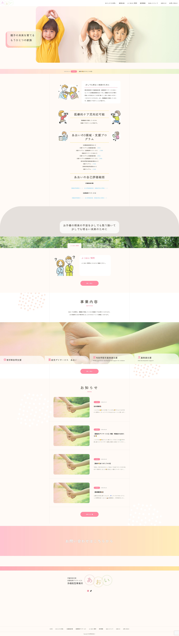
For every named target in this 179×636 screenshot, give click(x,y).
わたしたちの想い (110, 3)
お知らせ (163, 3)
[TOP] (89, 568)
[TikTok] (91, 591)
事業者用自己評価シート (101, 188)
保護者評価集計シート (77, 188)
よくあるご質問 (132, 3)
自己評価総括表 (89, 198)
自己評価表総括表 (89, 188)
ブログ (73, 71)
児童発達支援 (70, 629)
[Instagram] (88, 591)
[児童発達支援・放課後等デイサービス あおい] (7, 3)
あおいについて (153, 3)
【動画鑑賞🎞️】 (82, 71)
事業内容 (122, 3)
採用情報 (143, 3)
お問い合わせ (173, 3)
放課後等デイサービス (81, 629)
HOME (51, 629)
